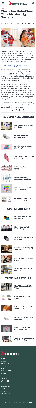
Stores (3, 359)
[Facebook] (25, 23)
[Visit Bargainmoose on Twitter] (2, 381)
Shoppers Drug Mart (7, 371)
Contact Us (4, 391)
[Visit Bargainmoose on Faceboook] (5, 381)
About (3, 389)
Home (2, 8)
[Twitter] (22, 23)
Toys (6, 8)
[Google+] (33, 23)
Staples (3, 366)
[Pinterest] (29, 23)
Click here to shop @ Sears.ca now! (15, 66)
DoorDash (4, 361)
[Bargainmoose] (18, 3)
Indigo (3, 368)
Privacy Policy (5, 393)
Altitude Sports (6, 363)
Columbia (4, 373)
